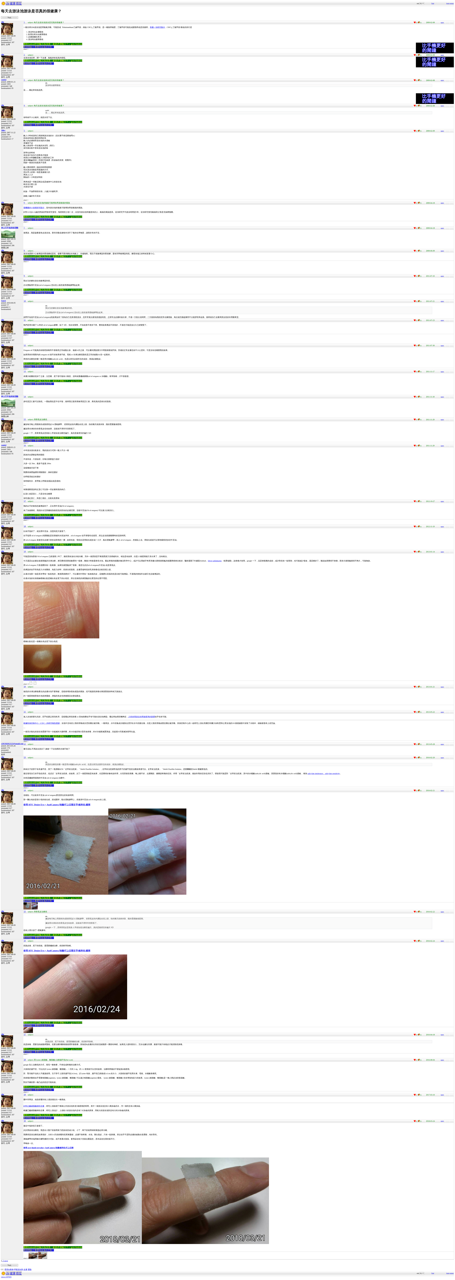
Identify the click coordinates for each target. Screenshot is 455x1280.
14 (25, 396)
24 (25, 790)
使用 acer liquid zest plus (33, 1148)
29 (25, 1095)
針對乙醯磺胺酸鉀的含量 (33, 1106)
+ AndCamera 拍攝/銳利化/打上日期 (58, 1148)
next (6, 1261)
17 (25, 501)
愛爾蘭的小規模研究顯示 (33, 208)
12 (25, 345)
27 (25, 1034)
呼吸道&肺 (18, 1270)
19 (25, 551)
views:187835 (6, 1277)
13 (25, 371)
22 (25, 744)
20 (25, 687)
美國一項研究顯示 (157, 27)
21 (25, 712)
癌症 (19, 3)
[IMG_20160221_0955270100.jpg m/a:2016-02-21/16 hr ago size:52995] (27, 909)
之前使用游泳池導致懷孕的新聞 (141, 717)
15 (25, 419)
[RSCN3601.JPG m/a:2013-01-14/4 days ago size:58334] (35, 684)
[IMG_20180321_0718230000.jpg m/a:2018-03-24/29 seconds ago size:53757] (33, 1258)
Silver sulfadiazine (215, 561)
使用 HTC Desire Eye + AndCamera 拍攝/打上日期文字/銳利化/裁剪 (56, 804)
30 (25, 1121)
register (452, 3)
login (447, 3)
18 (25, 526)
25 (25, 911)
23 (25, 757)
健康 (13, 3)
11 (25, 320)
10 (25, 301)
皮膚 (25, 1270)
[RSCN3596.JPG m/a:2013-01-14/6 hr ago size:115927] (31, 684)
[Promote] (415, 22)
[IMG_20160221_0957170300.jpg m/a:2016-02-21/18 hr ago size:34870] (34, 909)
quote (442, 22)
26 (25, 941)
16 (25, 445)
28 (25, 1060)
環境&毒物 (9, 1270)
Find (432, 3)
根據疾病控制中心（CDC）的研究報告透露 (41, 723)
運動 (30, 1270)
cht (7, 3)
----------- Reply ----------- (9, 17)
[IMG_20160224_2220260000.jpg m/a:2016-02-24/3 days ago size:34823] (28, 1032)
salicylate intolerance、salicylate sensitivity (324, 774)
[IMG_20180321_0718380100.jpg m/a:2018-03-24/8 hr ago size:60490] (42, 1258)
